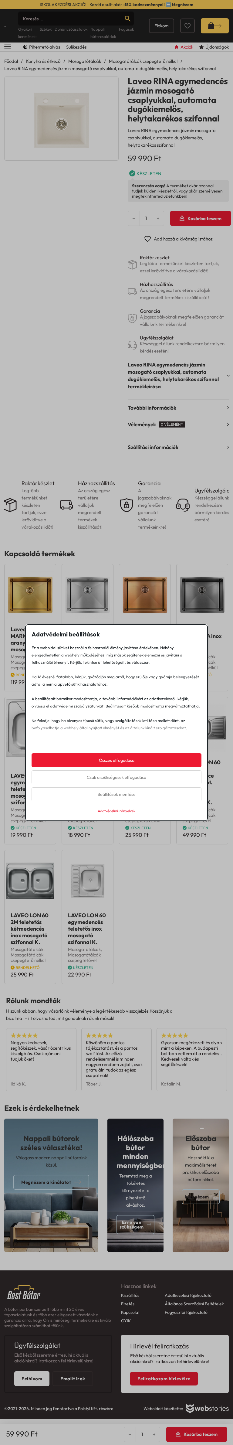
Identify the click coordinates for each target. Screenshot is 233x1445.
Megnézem (182, 4)
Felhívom (32, 1379)
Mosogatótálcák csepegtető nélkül (143, 61)
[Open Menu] (7, 47)
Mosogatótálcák (84, 61)
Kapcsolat (130, 1312)
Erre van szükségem (132, 1224)
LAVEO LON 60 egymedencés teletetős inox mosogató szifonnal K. (87, 929)
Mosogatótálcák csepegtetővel (84, 957)
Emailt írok (72, 1379)
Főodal (11, 61)
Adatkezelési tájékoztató (188, 1295)
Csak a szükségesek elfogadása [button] (116, 777)
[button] (110, 85)
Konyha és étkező (43, 61)
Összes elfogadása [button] (116, 760)
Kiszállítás (130, 1295)
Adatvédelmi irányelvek (116, 811)
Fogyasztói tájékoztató (186, 1312)
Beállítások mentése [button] (116, 794)
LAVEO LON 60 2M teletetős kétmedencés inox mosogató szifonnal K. (30, 929)
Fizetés (127, 1304)
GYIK (126, 1321)
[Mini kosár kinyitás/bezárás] (214, 26)
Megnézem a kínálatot (46, 1182)
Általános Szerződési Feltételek (194, 1304)
